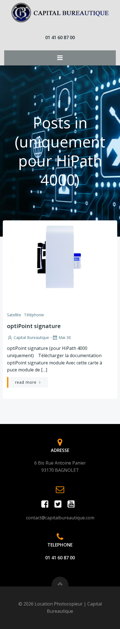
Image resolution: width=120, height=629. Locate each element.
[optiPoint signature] (60, 266)
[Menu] (60, 58)
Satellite (14, 314)
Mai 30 (65, 337)
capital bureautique (31, 337)
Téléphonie (34, 314)
